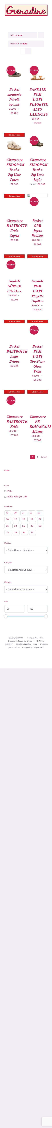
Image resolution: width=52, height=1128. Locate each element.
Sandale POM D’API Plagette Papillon (37, 290)
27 (23, 519)
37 (32, 532)
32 (15, 525)
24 (7, 519)
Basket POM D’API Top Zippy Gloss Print (37, 359)
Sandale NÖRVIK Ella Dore (14, 285)
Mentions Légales (23, 644)
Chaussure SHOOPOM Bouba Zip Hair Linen (15, 169)
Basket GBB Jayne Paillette (37, 228)
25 (15, 519)
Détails (10, 72)
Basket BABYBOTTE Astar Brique (17, 354)
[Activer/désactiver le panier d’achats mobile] (36, 17)
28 (7, 532)
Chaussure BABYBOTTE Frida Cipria (17, 228)
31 (40, 519)
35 (7, 525)
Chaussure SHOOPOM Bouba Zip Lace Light (38, 169)
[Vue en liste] (28, 51)
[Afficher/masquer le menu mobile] (46, 17)
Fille (9, 491)
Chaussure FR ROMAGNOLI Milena (40, 424)
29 (31, 519)
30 (31, 525)
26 (23, 525)
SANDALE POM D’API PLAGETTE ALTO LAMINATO (39, 102)
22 (31, 512)
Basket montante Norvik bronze (14, 97)
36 (24, 532)
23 (39, 512)
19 (7, 512)
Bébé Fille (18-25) (17, 496)
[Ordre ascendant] (41, 35)
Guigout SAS (38, 647)
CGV (35, 644)
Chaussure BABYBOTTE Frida (17, 421)
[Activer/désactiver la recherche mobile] (41, 17)
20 (15, 512)
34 (15, 532)
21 (23, 512)
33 (40, 525)
